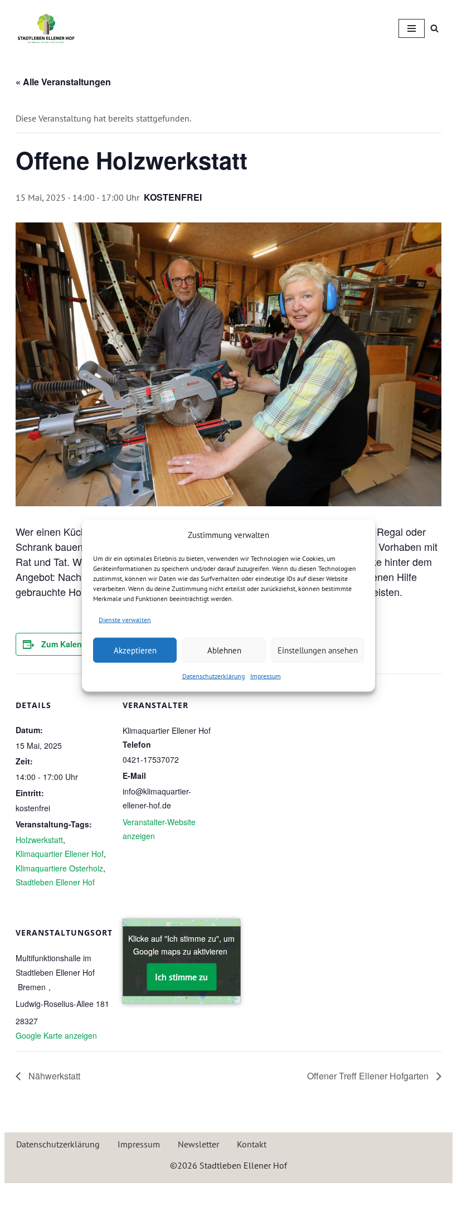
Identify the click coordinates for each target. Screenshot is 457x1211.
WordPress (271, 1194)
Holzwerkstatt (39, 839)
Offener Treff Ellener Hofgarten (369, 1075)
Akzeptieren (135, 650)
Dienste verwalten (125, 619)
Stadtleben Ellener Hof (55, 882)
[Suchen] (434, 28)
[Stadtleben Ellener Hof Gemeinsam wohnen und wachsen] (46, 28)
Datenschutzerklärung (213, 676)
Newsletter (198, 1144)
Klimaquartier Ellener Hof (60, 853)
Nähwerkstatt (53, 1075)
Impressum (265, 676)
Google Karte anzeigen (56, 1035)
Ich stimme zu (181, 976)
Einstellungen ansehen (318, 650)
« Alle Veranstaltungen (63, 81)
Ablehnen (224, 650)
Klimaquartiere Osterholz (59, 868)
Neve (176, 1194)
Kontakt (251, 1144)
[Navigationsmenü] (411, 28)
